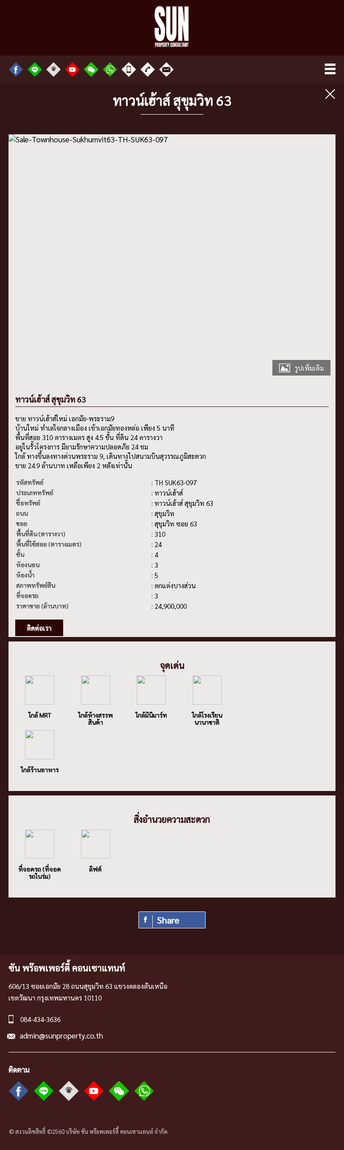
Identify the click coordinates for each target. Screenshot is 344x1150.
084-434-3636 (40, 1019)
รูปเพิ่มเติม (309, 367)
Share (168, 920)
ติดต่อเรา (39, 628)
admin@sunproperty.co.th (61, 1035)
